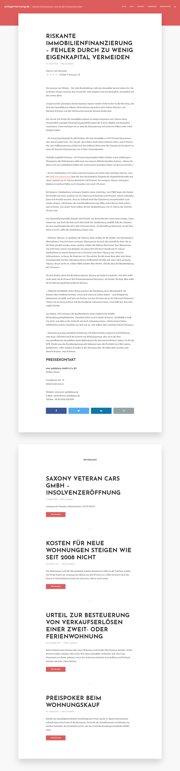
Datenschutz (165, 6)
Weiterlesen (56, 514)
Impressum (152, 6)
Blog (124, 6)
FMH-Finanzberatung (60, 177)
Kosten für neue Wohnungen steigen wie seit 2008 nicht (88, 551)
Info (132, 6)
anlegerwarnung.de (17, 6)
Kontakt (140, 6)
